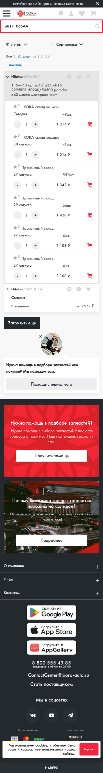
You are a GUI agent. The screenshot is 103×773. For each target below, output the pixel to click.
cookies (41, 745)
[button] (51, 86)
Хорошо (89, 749)
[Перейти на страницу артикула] (78, 76)
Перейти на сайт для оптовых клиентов (48, 4)
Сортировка (66, 44)
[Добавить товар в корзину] (90, 124)
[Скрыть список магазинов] (7, 76)
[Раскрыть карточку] (7, 289)
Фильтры (14, 44)
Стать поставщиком (51, 684)
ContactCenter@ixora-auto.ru (58, 675)
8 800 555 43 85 (51, 663)
